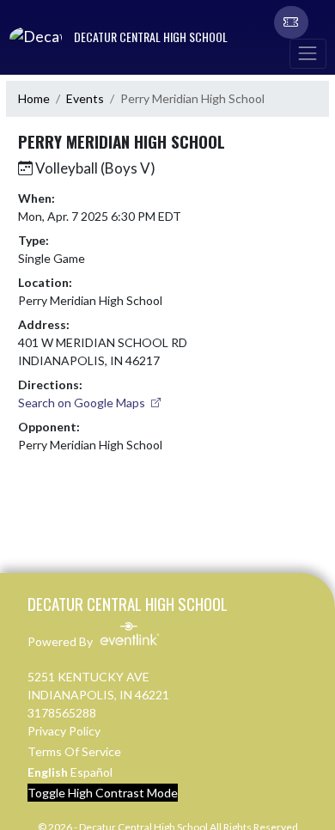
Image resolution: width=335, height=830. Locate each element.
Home (34, 98)
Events (85, 98)
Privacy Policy (63, 730)
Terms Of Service (74, 751)
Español (91, 772)
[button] (291, 22)
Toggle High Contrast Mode (102, 792)
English (47, 772)
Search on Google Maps (83, 402)
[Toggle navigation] (307, 54)
